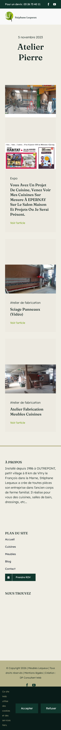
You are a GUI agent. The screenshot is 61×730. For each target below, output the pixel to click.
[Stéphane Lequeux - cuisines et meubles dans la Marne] (24, 16)
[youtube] (54, 4)
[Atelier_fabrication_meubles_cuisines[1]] (30, 366)
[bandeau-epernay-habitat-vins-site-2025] (30, 144)
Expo (13, 178)
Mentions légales (33, 672)
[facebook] (48, 4)
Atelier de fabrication (25, 303)
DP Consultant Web (30, 677)
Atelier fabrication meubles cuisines (26, 411)
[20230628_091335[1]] (30, 266)
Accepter (27, 708)
